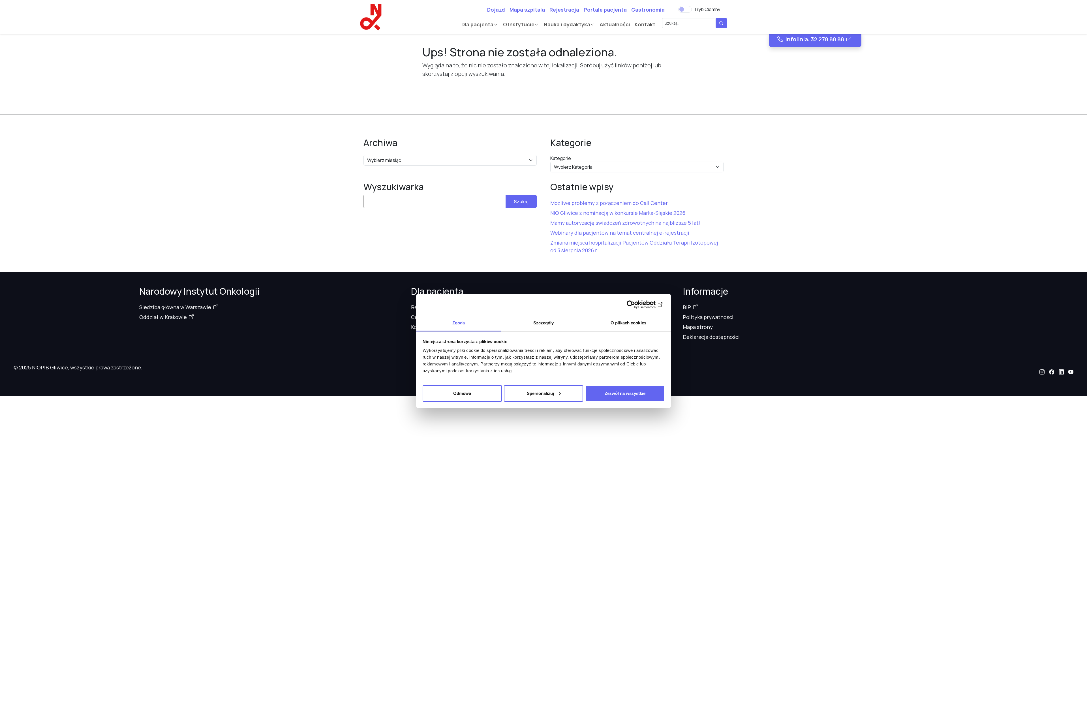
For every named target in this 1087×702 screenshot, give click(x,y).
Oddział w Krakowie (163, 317)
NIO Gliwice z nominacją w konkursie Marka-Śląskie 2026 (617, 212)
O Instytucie (518, 24)
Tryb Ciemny (707, 9)
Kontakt (645, 24)
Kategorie (560, 158)
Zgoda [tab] (458, 322)
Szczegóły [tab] (543, 322)
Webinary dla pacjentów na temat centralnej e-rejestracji (619, 232)
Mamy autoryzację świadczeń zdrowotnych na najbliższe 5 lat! (625, 222)
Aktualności (615, 24)
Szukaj (521, 201)
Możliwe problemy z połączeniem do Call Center (609, 203)
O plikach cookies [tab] (628, 322)
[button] (1042, 372)
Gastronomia (648, 9)
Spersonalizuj (540, 393)
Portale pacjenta (605, 9)
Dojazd (496, 9)
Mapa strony (698, 327)
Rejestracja (564, 9)
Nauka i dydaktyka (567, 24)
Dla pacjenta (477, 24)
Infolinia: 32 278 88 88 (814, 39)
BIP (687, 307)
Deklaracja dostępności (711, 336)
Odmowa (462, 393)
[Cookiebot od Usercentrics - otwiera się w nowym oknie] (640, 304)
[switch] (685, 9)
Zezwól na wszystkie (625, 393)
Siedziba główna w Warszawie (175, 307)
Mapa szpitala (527, 9)
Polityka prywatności (708, 317)
